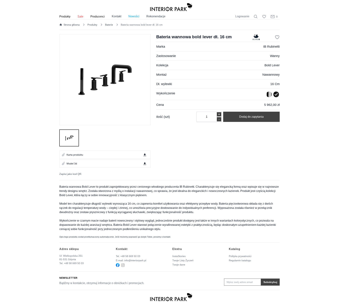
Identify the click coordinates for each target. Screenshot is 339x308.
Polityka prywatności (240, 256)
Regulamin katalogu (240, 260)
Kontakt (116, 16)
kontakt (166, 237)
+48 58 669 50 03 (74, 263)
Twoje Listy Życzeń (183, 260)
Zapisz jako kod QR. (70, 174)
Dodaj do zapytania (251, 116)
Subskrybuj (270, 282)
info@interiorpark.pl (135, 260)
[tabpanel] (105, 79)
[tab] (69, 137)
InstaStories (179, 256)
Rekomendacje (155, 16)
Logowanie (242, 16)
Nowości (133, 16)
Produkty (92, 24)
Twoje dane (178, 264)
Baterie (109, 24)
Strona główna (72, 24)
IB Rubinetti (271, 46)
